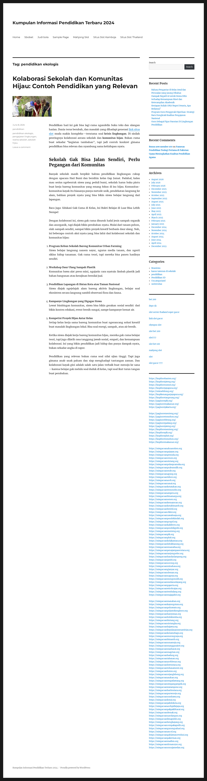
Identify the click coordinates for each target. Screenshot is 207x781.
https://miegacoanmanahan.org (164, 601)
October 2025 (157, 195)
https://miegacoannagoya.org (163, 576)
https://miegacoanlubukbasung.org (166, 544)
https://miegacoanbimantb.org (164, 639)
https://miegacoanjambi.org (162, 560)
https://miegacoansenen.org (163, 499)
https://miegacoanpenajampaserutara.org (169, 550)
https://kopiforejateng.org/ (162, 381)
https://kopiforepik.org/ (160, 432)
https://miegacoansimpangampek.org (167, 684)
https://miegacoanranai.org (162, 483)
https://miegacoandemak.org (163, 712)
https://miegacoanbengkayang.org (166, 722)
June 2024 (156, 240)
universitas (156, 284)
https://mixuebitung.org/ (161, 391)
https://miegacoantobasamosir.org (166, 668)
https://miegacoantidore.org (163, 477)
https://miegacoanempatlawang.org (166, 680)
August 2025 (157, 201)
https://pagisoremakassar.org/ (164, 404)
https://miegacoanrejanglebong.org (166, 674)
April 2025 (156, 214)
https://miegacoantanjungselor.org (166, 553)
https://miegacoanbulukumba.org (165, 617)
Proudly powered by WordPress (75, 767)
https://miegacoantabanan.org (164, 658)
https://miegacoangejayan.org (163, 451)
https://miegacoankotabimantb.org (166, 506)
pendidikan (18, 129)
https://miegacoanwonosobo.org (165, 490)
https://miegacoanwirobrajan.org (165, 588)
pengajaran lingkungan (24, 136)
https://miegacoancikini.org (162, 512)
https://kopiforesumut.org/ (162, 385)
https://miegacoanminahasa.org (164, 566)
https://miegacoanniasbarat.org (164, 649)
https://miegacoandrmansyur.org (165, 744)
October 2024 (157, 233)
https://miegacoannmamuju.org (164, 642)
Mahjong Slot (81, 37)
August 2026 (157, 179)
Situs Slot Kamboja (104, 37)
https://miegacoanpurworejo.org (165, 693)
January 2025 (157, 224)
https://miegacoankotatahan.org (165, 486)
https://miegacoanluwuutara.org (165, 665)
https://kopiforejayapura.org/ (163, 388)
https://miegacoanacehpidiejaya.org (166, 706)
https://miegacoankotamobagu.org (166, 633)
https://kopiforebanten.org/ (162, 378)
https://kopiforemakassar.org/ (164, 442)
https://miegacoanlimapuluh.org (165, 719)
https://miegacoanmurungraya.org (166, 636)
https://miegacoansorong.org (163, 563)
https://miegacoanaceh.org (162, 480)
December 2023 (158, 246)
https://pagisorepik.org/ (161, 401)
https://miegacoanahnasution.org (165, 448)
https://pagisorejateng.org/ (162, 426)
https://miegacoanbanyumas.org (165, 614)
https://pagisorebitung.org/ (162, 420)
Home (16, 37)
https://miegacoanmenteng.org (164, 531)
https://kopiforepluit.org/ (161, 436)
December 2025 (159, 189)
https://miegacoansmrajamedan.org (166, 747)
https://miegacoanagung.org (163, 474)
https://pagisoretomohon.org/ (164, 416)
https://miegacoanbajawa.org (163, 626)
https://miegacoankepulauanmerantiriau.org (170, 630)
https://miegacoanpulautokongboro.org (168, 610)
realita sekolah (20, 139)
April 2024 (156, 243)
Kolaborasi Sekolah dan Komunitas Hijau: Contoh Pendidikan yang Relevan (75, 82)
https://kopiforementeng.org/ (163, 429)
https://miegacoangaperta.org (163, 585)
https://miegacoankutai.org (162, 700)
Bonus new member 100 (160, 146)
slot (151, 356)
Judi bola (43, 37)
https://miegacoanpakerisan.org (164, 738)
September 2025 (159, 198)
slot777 (152, 337)
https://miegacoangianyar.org (163, 569)
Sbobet (28, 37)
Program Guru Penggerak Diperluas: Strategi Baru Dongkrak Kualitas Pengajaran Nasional (172, 115)
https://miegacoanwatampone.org (165, 687)
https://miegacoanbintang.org (164, 620)
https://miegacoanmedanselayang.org (167, 582)
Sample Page (61, 37)
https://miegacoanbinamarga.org (165, 496)
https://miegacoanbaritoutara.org (165, 690)
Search (152, 62)
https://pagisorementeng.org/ (163, 413)
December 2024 (159, 227)
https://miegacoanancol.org (162, 731)
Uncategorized (158, 281)
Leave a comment (21, 147)
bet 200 (152, 299)
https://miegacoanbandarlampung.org (167, 556)
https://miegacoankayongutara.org (166, 604)
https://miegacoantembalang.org (165, 591)
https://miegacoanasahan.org (163, 677)
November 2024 (159, 230)
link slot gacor (156, 318)
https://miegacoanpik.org (161, 534)
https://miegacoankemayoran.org (165, 502)
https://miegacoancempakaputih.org (167, 725)
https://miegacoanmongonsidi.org (166, 579)
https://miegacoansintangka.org (165, 623)
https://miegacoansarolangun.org (165, 715)
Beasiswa (155, 268)
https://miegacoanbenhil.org (163, 509)
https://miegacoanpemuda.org (164, 455)
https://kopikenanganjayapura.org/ (166, 394)
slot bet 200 (154, 331)
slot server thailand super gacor (164, 312)
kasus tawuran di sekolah (163, 271)
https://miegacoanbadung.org (163, 655)
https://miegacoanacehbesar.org (165, 661)
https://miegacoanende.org (162, 471)
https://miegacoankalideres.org (164, 525)
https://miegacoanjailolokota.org (165, 703)
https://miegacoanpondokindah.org (166, 518)
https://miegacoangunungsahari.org (167, 728)
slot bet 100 (154, 344)
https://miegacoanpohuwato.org (165, 607)
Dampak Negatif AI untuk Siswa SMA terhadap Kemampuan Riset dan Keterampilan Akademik (169, 99)
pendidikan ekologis (23, 133)
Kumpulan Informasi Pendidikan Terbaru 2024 (63, 22)
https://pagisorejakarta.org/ (162, 407)
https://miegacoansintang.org (163, 461)
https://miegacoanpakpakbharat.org (166, 709)
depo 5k (153, 306)
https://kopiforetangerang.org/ (164, 397)
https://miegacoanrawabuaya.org (165, 515)
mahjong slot (155, 350)
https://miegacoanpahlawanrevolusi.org (168, 735)
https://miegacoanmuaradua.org (165, 547)
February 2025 (158, 221)
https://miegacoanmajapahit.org (165, 595)
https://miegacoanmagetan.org (164, 652)
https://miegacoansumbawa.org (164, 696)
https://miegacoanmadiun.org (163, 741)
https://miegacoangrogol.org (163, 521)
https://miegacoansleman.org (163, 572)
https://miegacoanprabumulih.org (165, 467)
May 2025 (156, 211)
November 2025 (159, 192)
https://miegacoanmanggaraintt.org (166, 645)
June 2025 (156, 208)
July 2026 (155, 182)
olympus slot (155, 325)
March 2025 (157, 217)
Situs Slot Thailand (131, 37)
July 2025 (155, 205)
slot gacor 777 (156, 363)
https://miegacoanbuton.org (163, 671)
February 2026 (158, 186)
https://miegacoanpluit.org (162, 537)
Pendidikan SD (158, 277)
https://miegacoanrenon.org (163, 458)
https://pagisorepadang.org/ (163, 423)
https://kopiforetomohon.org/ (164, 439)
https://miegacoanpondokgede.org (166, 528)
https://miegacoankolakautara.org (165, 541)
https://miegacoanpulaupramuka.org (167, 464)
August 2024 (157, 236)
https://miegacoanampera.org (163, 493)
